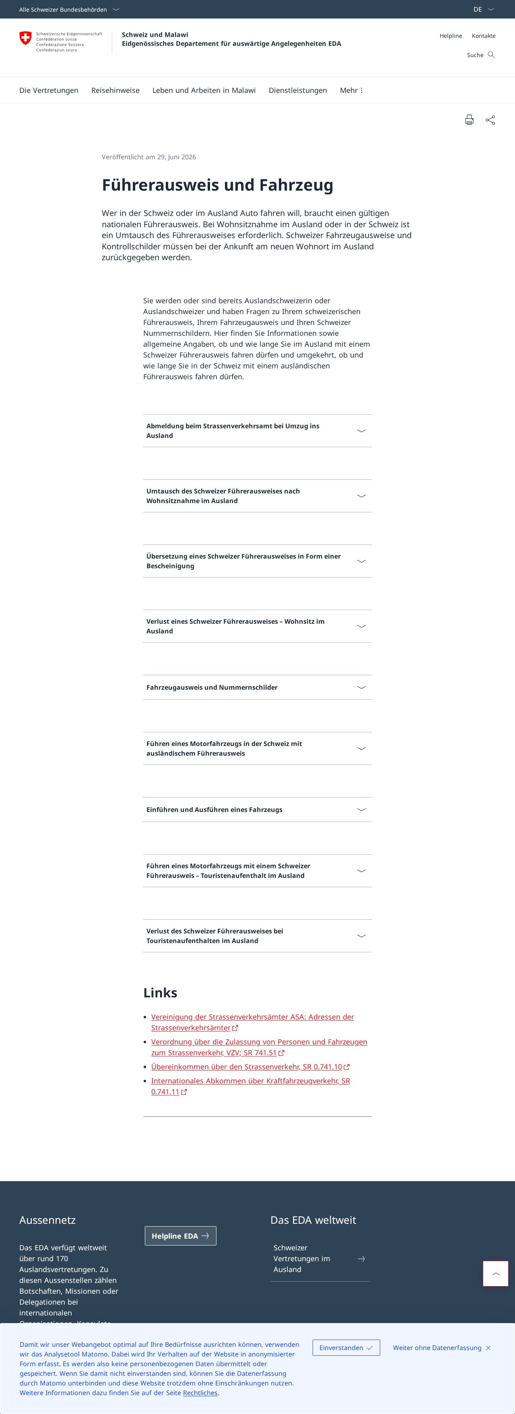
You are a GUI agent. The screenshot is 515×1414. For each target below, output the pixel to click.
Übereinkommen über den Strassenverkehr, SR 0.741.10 (246, 1066)
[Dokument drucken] (469, 119)
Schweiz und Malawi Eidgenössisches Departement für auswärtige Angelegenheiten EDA (231, 39)
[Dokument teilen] (490, 119)
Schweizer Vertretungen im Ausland (302, 1258)
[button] (49, 90)
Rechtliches (200, 1392)
